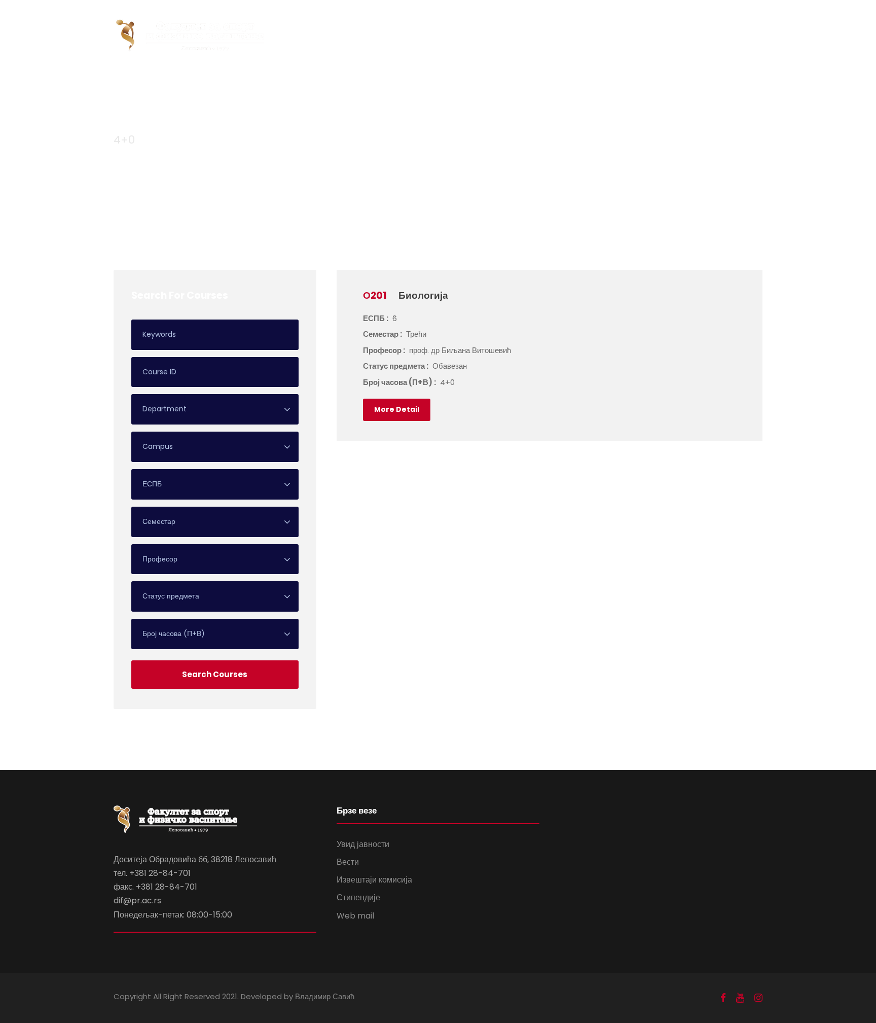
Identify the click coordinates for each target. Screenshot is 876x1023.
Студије (463, 25)
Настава (512, 25)
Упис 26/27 (740, 25)
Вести (348, 862)
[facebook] (723, 998)
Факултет (414, 25)
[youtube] (740, 998)
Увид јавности (363, 844)
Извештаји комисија (374, 880)
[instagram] (758, 998)
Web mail (355, 916)
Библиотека (678, 25)
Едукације (619, 25)
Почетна (363, 25)
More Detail (396, 409)
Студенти (563, 25)
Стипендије (358, 897)
